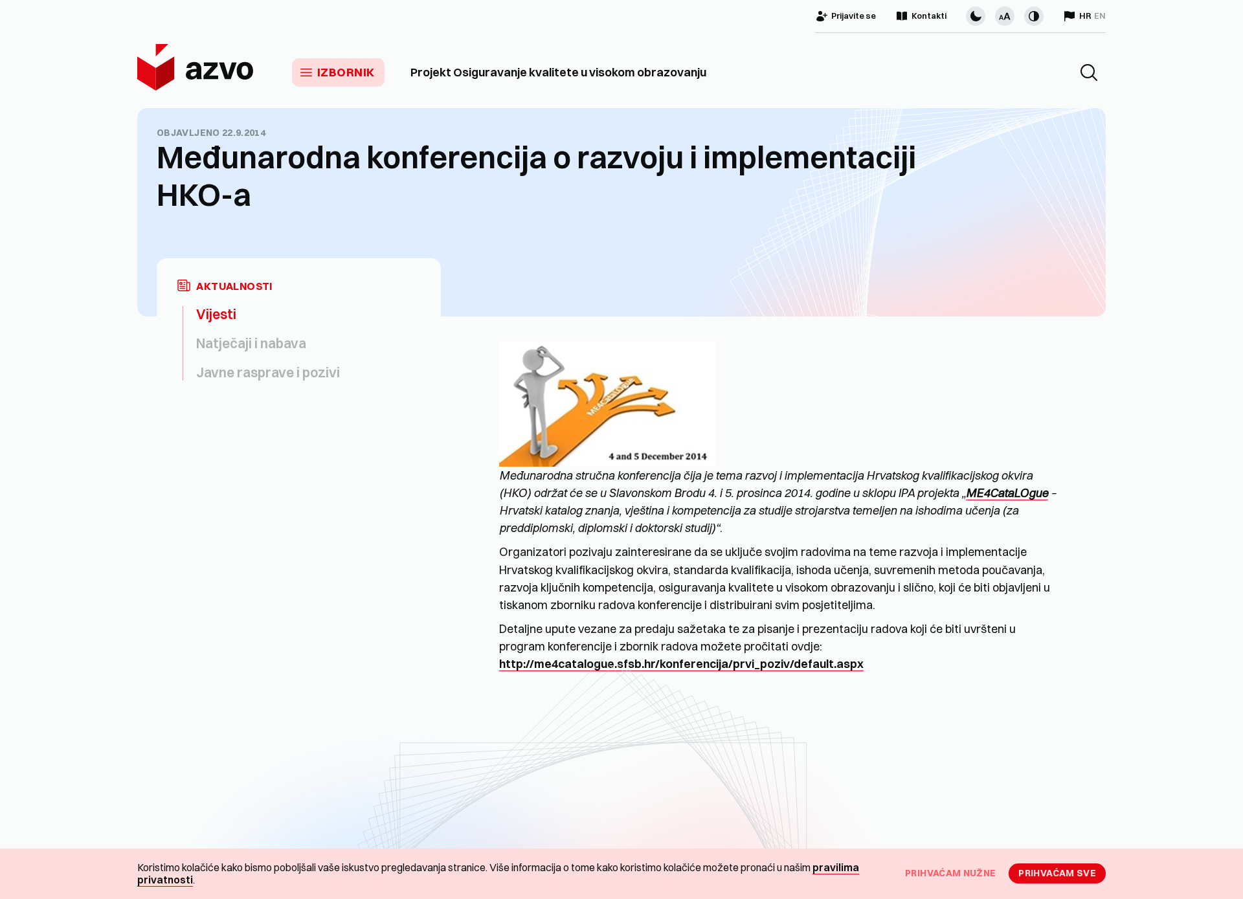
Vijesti (216, 313)
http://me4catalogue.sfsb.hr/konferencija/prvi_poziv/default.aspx (681, 663)
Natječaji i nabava (251, 343)
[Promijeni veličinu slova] (1004, 16)
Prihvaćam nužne (950, 873)
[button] (1089, 72)
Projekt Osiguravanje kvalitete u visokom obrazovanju (558, 72)
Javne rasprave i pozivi (268, 372)
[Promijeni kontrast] (1034, 16)
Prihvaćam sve (1057, 873)
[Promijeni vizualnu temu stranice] (975, 16)
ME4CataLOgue (1007, 492)
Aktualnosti (234, 286)
